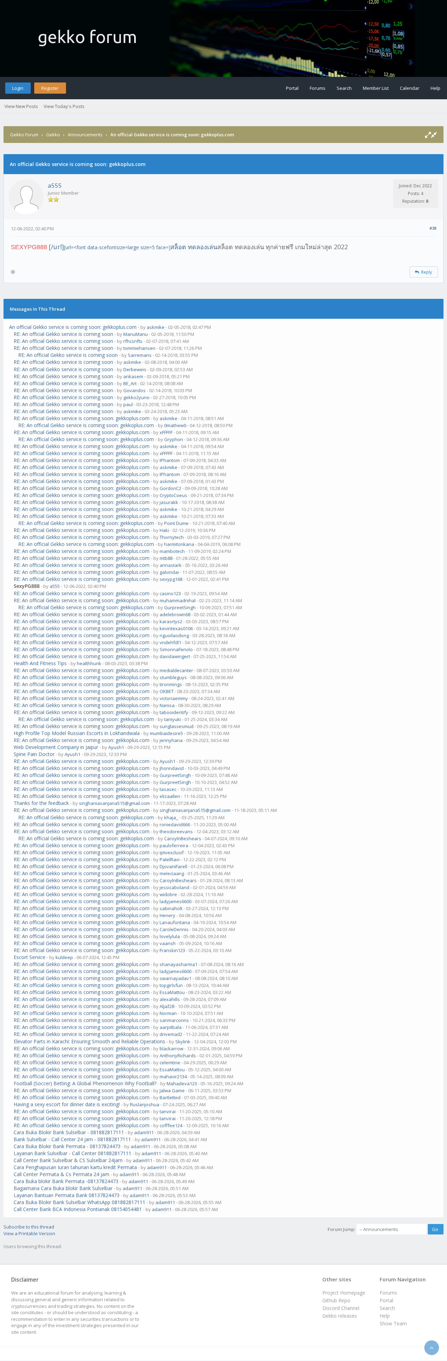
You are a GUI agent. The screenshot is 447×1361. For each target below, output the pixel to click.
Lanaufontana (175, 922)
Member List (376, 88)
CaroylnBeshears (182, 838)
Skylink (182, 1041)
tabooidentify (174, 712)
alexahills (170, 999)
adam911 (144, 1132)
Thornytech (172, 537)
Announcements (85, 134)
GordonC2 (170, 488)
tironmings (171, 684)
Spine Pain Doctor (34, 754)
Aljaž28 (167, 1006)
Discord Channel (340, 1308)
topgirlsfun (171, 985)
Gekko (53, 134)
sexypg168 (171, 579)
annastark (171, 565)
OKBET (167, 691)
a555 (55, 185)
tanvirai (168, 1111)
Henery (167, 915)
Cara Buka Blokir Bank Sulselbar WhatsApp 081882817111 (79, 1202)
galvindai (169, 572)
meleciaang (172, 873)
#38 (433, 228)
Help (435, 88)
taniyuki (172, 719)
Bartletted (170, 1097)
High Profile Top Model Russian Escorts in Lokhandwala (77, 733)
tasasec (168, 789)
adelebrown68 (175, 614)
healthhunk (89, 663)
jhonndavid (172, 768)
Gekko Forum (24, 134)
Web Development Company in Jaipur (56, 747)
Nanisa (167, 705)
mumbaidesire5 (166, 733)
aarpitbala (171, 1027)
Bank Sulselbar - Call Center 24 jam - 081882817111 (72, 1139)
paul (128, 404)
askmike (155, 327)
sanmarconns (174, 1020)
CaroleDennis (174, 929)
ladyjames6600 (175, 901)
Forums (317, 88)
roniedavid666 (175, 824)
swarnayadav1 (175, 978)
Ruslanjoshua (144, 1104)
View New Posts (21, 106)
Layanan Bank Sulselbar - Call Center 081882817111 (72, 1153)
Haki (164, 530)
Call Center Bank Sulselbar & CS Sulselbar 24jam (68, 1160)
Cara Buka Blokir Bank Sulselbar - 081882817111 (69, 1132)
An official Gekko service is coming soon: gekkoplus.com (73, 327)
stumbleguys (173, 677)
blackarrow (171, 1048)
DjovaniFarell (173, 866)
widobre (168, 894)
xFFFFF (166, 432)
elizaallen (170, 796)
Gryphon (173, 439)
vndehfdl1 (170, 642)
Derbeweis (134, 369)
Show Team (393, 1323)
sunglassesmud (176, 726)
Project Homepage (343, 1292)
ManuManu (135, 334)
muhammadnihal (178, 600)
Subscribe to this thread (28, 1227)
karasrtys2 (171, 621)
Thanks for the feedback (41, 803)
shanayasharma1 (178, 964)
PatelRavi (169, 859)
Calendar (409, 88)
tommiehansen (139, 348)
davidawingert (175, 656)
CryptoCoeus (173, 495)
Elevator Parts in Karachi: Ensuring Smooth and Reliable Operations (89, 1041)
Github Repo (336, 1300)
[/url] (56, 247)
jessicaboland (174, 887)
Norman (168, 1013)
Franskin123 (172, 950)
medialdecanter (176, 670)
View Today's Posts (64, 106)
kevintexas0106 (176, 628)
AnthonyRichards (178, 1055)
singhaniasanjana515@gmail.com (114, 803)
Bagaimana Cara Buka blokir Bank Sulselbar (63, 1188)
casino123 (170, 593)
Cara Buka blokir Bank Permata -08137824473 (66, 1181)
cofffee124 (171, 1125)
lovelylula (170, 936)
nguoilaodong (174, 635)
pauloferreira (174, 845)
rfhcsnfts (132, 341)
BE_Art (130, 383)
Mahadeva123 (182, 1083)
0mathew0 (175, 425)
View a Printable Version (29, 1233)
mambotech (172, 551)
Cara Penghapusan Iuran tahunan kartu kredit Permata (75, 1167)
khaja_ (171, 817)
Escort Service (29, 957)
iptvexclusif (172, 852)
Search (344, 88)
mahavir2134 (173, 1076)
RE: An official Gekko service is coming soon (63, 334)
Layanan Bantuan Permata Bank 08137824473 (66, 1195)
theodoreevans (176, 831)
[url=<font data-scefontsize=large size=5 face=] (140, 247)
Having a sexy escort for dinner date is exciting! (67, 1104)
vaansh (168, 943)
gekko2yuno (136, 397)
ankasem (133, 376)
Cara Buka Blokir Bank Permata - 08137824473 (67, 1146)
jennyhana (171, 740)
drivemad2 (171, 1034)
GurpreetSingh (180, 607)
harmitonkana (179, 544)
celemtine (170, 1062)
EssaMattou (172, 992)
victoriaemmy (174, 698)
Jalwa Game (172, 1090)
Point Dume (176, 523)
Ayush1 (116, 747)
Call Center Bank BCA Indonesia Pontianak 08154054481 (78, 1209)
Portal (292, 88)
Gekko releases (339, 1315)
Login (17, 88)
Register (50, 88)
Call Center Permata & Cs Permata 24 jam (61, 1174)
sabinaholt (171, 908)
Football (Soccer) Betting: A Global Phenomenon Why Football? (85, 1083)
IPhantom (170, 460)
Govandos (134, 390)
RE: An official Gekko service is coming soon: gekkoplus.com (81, 418)
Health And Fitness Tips (40, 663)
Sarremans (140, 355)
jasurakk (169, 502)
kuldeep (64, 957)
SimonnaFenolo (176, 649)
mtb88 (166, 558)
